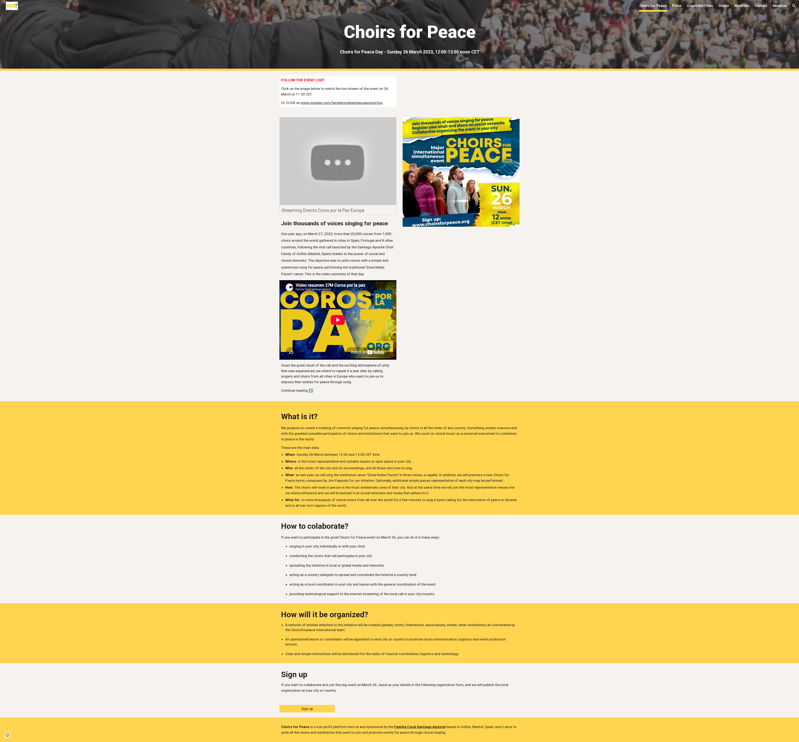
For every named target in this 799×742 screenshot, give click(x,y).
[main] (410, 32)
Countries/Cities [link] (700, 6)
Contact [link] (761, 6)
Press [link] (677, 6)
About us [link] (780, 6)
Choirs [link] (723, 6)
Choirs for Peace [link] (653, 6)
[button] (794, 6)
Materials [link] (741, 6)
